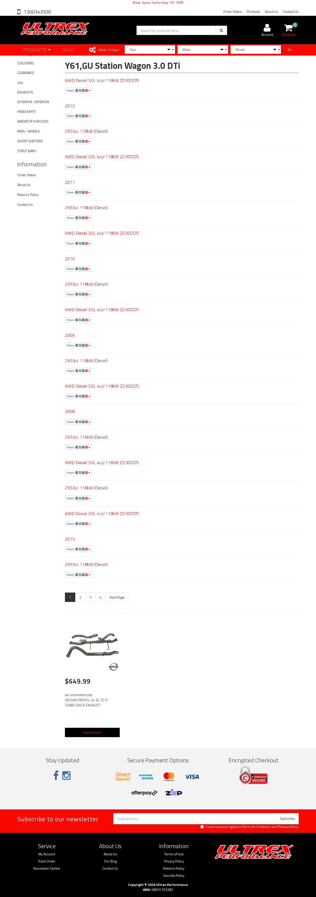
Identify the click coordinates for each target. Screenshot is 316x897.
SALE (68, 49)
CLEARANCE (25, 72)
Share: (71, 90)
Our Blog (110, 861)
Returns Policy (28, 194)
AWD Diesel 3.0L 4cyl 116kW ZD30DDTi (102, 462)
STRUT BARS (26, 150)
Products (253, 11)
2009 (70, 335)
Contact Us (291, 11)
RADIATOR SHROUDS (33, 121)
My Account (46, 854)
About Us (271, 11)
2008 (70, 411)
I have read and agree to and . (252, 826)
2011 (70, 182)
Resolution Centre (46, 868)
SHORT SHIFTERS (30, 141)
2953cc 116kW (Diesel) (86, 437)
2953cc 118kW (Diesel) (86, 131)
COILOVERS (25, 63)
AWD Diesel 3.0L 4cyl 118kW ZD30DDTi (102, 80)
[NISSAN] (113, 667)
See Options (92, 732)
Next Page (117, 597)
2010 (70, 258)
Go (290, 49)
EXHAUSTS (25, 92)
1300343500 (37, 12)
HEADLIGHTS (26, 111)
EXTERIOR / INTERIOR (33, 101)
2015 (70, 539)
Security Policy (173, 875)
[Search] (221, 30)
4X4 (20, 82)
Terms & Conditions (256, 826)
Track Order (46, 861)
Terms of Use (174, 854)
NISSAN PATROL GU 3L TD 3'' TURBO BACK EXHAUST (87, 702)
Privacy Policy (288, 826)
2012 (70, 105)
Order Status (232, 11)
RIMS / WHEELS (28, 131)
